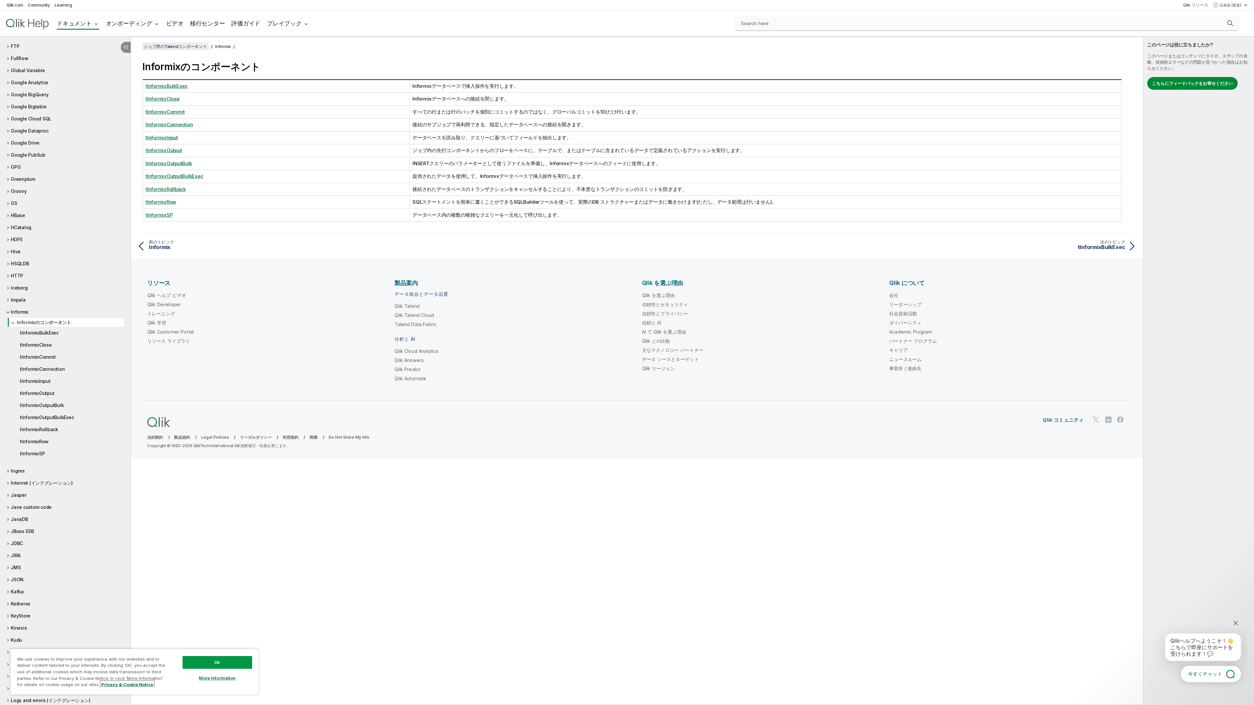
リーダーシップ (905, 304)
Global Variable (28, 70)
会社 (893, 295)
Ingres (18, 471)
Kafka (17, 591)
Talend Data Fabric (415, 324)
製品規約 (182, 437)
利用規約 (291, 437)
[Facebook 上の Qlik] (1120, 420)
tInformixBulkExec (39, 333)
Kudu (16, 640)
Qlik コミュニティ (1063, 420)
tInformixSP (32, 453)
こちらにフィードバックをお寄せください (1192, 83)
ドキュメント (74, 23)
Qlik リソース (1195, 5)
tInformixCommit (38, 357)
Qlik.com (15, 5)
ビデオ (175, 23)
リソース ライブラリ (168, 341)
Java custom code (31, 507)
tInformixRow (34, 441)
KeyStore (20, 616)
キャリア (898, 350)
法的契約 (155, 437)
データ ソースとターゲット (670, 359)
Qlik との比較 (656, 341)
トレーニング (161, 313)
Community (39, 5)
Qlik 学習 (156, 322)
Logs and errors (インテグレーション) (50, 700)
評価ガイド (245, 23)
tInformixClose (36, 345)
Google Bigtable (28, 106)
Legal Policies (215, 437)
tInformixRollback (39, 429)
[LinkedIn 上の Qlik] (1108, 420)
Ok (217, 662)
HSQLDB (20, 263)
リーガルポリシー (256, 437)
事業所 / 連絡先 (905, 368)
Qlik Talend (407, 306)
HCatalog (21, 227)
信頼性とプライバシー (665, 313)
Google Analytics (29, 82)
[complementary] (1198, 371)
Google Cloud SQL (31, 118)
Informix (19, 312)
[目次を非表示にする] (126, 47)
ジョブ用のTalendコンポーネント (175, 46)
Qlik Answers (409, 360)
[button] (1230, 23)
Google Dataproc (29, 130)
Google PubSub (28, 155)
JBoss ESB (22, 531)
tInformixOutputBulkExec (47, 417)
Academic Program (910, 332)
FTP (15, 46)
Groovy (19, 191)
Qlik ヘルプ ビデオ (166, 295)
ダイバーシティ (905, 322)
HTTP (17, 275)
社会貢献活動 (903, 313)
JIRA (16, 555)
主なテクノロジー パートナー (672, 350)
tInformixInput (35, 381)
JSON (17, 579)
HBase (18, 215)
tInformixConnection (42, 369)
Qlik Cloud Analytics (416, 351)
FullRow (19, 58)
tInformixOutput (37, 393)
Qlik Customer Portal (170, 332)
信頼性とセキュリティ (665, 304)
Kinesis (19, 628)
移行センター (207, 23)
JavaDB (19, 519)
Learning (63, 5)
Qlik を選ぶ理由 (658, 295)
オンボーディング (129, 23)
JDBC (17, 543)
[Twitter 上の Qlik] (1096, 420)
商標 (313, 437)
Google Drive (25, 143)
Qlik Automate (410, 378)
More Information (217, 678)
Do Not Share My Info (349, 437)
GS (14, 203)
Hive (16, 251)
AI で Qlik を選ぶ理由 (664, 332)
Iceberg (19, 287)
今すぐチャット (1205, 674)
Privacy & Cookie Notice (127, 684)
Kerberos (20, 603)
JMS (16, 567)
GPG (16, 167)
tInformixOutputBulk (42, 405)
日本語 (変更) (1231, 5)
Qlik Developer (164, 304)
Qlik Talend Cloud (414, 315)
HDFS (17, 239)
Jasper (18, 495)
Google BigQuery (29, 94)
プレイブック (284, 23)
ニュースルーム (905, 359)
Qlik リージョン (658, 368)
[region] (134, 672)
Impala (18, 300)
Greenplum (23, 179)
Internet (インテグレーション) (42, 483)
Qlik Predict (407, 369)
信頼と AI (651, 322)
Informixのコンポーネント (44, 322)
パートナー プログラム (913, 341)
